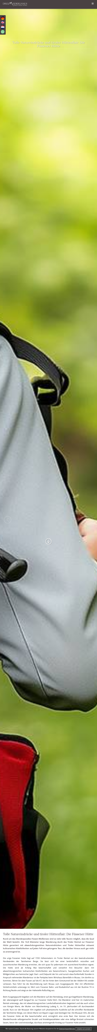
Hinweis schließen (83, 1029)
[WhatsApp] (3, 31)
